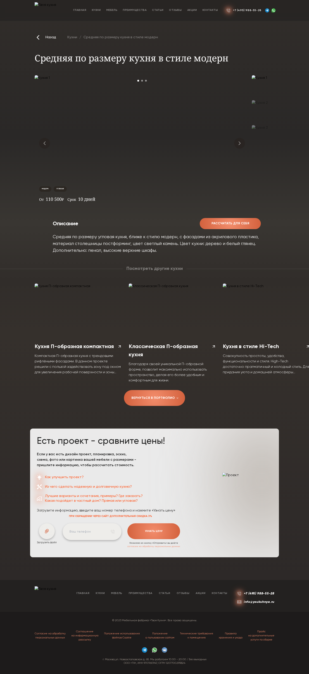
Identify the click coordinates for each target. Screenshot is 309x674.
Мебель (112, 10)
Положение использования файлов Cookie (122, 635)
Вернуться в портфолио (155, 398)
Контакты (210, 10)
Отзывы (175, 10)
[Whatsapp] (154, 650)
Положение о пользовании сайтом (159, 635)
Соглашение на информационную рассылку (84, 635)
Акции (192, 10)
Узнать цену (154, 531)
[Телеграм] (144, 650)
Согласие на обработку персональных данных (50, 635)
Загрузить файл (47, 542)
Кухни (96, 10)
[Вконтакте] (164, 650)
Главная (79, 10)
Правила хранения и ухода (230, 635)
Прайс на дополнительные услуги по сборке (261, 635)
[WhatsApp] (273, 10)
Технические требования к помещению (196, 635)
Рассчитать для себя (230, 223)
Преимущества (135, 10)
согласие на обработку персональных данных (153, 546)
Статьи (158, 10)
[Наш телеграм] (267, 10)
